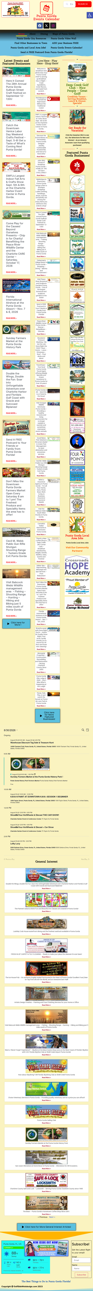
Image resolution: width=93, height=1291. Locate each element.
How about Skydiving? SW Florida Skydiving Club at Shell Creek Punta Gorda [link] (46, 1075)
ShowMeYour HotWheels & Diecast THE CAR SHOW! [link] (34, 815)
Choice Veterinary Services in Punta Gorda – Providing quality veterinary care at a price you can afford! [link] (46, 1098)
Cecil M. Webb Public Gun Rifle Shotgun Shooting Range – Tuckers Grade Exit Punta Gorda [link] (16, 548)
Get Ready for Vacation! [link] (77, 129)
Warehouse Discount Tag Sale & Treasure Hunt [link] (32, 742)
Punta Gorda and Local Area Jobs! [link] (28, 47)
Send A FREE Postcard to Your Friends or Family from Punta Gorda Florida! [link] (16, 447)
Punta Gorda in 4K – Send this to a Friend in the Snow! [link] (41, 393)
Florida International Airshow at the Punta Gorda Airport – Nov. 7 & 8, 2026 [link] (15, 304)
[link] (90, 15)
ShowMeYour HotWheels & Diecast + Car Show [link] (32, 827)
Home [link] (21, 34)
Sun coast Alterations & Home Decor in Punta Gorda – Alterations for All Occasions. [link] (46, 1166)
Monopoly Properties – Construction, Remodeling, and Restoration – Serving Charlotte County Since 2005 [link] (41, 661)
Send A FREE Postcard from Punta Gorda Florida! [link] (47, 52)
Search (83, 4)
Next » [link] (52, 1217)
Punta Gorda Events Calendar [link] (46, 17)
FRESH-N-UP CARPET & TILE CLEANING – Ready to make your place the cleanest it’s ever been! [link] (46, 954)
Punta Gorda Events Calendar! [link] (66, 47)
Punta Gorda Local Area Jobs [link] (77, 537)
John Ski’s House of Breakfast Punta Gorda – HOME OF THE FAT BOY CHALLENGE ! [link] (41, 167)
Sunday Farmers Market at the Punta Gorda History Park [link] (16, 343)
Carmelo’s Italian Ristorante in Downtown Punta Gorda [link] (41, 528)
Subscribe (81, 1275)
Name (74, 1265)
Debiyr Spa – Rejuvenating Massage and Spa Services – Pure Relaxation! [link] (41, 571)
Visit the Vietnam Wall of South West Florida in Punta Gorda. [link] (41, 513)
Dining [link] (44, 34)
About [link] (32, 34)
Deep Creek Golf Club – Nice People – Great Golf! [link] (77, 89)
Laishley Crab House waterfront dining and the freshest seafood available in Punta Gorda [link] (46, 931)
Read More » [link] (41, 94)
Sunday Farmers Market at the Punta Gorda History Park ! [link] (36, 776)
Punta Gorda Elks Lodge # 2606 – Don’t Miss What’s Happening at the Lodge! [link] (41, 681)
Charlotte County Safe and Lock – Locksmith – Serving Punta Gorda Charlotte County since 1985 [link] (46, 1189)
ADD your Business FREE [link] (65, 43)
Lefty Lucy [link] (15, 843)
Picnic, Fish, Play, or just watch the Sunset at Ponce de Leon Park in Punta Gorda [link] (41, 698)
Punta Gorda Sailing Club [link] (46, 1120)
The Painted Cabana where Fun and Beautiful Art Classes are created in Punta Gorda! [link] (46, 909)
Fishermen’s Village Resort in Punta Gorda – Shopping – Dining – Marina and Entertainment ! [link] (41, 266)
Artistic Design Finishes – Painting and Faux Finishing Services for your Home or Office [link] (46, 1002)
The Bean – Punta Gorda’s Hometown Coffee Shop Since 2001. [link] (46, 1211)
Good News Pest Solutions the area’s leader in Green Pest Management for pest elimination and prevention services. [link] (41, 446)
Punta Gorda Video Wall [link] (63, 38)
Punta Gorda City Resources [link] (31, 38)
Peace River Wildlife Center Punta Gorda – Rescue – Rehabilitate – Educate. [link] (41, 326)
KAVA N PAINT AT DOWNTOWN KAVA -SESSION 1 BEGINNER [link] (39, 796)
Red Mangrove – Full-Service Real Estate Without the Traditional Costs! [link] (41, 103)
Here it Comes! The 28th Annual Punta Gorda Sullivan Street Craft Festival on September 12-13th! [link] (16, 90)
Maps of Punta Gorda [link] (64, 34)
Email (74, 1257)
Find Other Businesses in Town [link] (31, 43)
